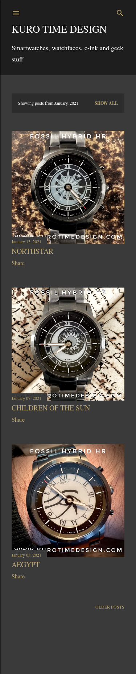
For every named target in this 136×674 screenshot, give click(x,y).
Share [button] (18, 262)
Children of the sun (51, 408)
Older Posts (109, 607)
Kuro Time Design (59, 29)
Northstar (32, 251)
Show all (106, 103)
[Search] (120, 11)
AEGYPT (26, 564)
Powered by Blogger (74, 651)
